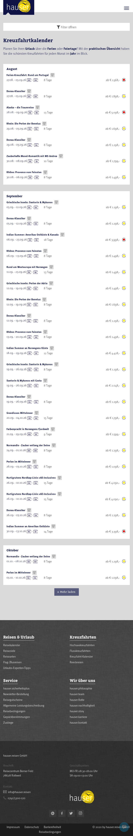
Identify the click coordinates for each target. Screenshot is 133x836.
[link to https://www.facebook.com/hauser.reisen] (62, 813)
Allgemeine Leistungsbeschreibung (23, 705)
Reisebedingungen (14, 711)
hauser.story (77, 711)
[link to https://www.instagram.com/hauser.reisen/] (80, 813)
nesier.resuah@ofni (19, 792)
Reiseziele (9, 650)
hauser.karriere (78, 716)
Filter (68, 27)
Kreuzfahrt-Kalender (81, 656)
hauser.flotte (77, 699)
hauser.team (77, 694)
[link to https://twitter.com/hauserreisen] (71, 813)
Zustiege (8, 722)
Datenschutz (31, 827)
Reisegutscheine (13, 699)
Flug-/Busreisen (12, 662)
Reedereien (76, 662)
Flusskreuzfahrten (80, 650)
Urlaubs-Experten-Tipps (17, 668)
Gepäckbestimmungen (16, 716)
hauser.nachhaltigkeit (82, 705)
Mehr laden (68, 591)
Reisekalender (11, 645)
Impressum (13, 827)
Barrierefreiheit (52, 827)
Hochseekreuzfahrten (82, 645)
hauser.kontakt (78, 722)
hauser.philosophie (81, 688)
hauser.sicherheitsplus (16, 688)
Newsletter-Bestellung (16, 694)
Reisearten (9, 656)
